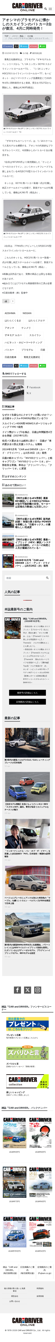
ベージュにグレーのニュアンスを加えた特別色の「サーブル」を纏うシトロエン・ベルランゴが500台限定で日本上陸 (27, 900)
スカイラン (35, 335)
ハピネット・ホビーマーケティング (23, 342)
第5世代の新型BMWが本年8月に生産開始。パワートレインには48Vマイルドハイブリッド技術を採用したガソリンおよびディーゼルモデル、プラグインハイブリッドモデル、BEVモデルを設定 (27, 949)
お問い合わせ (14, 1301)
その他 (25, 53)
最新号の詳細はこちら (27, 692)
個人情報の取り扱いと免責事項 (14, 1289)
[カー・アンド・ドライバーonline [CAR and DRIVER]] (27, 7)
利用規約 (40, 1288)
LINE (43, 46)
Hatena (24, 46)
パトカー (9, 349)
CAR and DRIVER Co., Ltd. (29, 1330)
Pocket (34, 46)
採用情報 (40, 1296)
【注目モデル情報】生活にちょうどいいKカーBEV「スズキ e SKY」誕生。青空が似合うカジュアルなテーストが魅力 (27, 807)
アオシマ (9, 327)
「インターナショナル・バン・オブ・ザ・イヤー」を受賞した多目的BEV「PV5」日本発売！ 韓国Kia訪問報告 (27, 854)
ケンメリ (26, 327)
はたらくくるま (13, 320)
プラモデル (27, 349)
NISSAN (27, 313)
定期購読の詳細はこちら (27, 701)
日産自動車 (10, 357)
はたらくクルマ (36, 320)
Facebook (8, 46)
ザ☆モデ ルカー (13, 335)
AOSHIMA (10, 313)
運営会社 (14, 1296)
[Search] (47, 578)
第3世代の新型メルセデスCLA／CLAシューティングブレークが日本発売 (27, 761)
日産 (42, 349)
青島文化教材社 (32, 357)
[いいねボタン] (6, 301)
